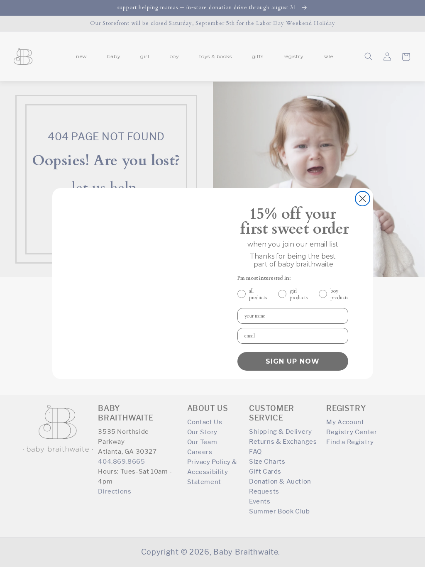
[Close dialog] (362, 198)
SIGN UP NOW (293, 361)
